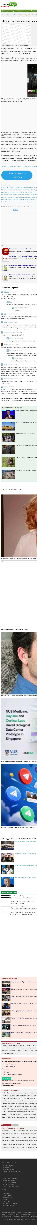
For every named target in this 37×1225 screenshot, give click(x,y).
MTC (15, 307)
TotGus (6, 344)
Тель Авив (21, 14)
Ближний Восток (23, 11)
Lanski (4, 1101)
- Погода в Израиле (8, 1184)
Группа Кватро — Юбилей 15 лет (20, 907)
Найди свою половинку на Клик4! (20, 248)
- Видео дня (5, 1167)
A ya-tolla (5, 1095)
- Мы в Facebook (7, 1197)
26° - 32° (30, 14)
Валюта (4, 14)
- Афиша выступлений (9, 1182)
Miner (5, 364)
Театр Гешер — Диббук (17, 896)
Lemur (11, 338)
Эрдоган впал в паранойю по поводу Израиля (21, 1098)
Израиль (5, 11)
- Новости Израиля (8, 1166)
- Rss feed (5, 1199)
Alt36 (16, 358)
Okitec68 (6, 292)
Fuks (10, 302)
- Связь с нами (6, 1195)
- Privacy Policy (6, 1201)
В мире (13, 11)
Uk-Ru (3, 1098)
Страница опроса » (8, 1085)
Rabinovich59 (8, 332)
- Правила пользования (9, 1203)
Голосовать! (6, 1078)
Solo (5, 314)
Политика (34, 11)
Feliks (5, 322)
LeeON (4, 1106)
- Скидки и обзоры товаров (10, 1186)
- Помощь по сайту (8, 1205)
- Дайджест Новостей (9, 1169)
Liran (3, 1114)
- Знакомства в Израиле (9, 1178)
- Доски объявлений (8, 1180)
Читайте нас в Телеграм (18, 175)
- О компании (6, 1193)
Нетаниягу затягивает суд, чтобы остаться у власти (17, 192)
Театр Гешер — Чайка (17, 903)
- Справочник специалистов (11, 1171)
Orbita (5, 378)
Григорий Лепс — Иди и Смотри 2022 (22, 901)
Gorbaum (4, 1103)
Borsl (3, 1093)
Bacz (10, 350)
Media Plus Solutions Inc (28, 1219)
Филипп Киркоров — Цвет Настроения (22, 898)
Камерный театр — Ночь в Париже (21, 914)
